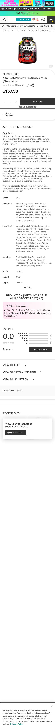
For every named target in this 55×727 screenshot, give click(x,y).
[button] (51, 19)
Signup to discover (14, 433)
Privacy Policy (17, 724)
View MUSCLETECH (16, 379)
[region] (27, 714)
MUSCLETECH (10, 74)
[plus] (16, 101)
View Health (12, 365)
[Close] (52, 706)
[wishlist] (27, 85)
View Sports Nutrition (20, 372)
